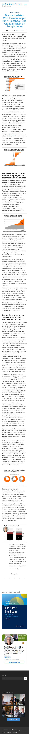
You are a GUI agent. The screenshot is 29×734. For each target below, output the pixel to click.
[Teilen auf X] (9, 578)
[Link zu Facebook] (15, 731)
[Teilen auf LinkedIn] (19, 578)
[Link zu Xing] (21, 731)
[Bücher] (14, 628)
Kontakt (14, 1)
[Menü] (25, 5)
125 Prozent (12, 135)
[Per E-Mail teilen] (24, 578)
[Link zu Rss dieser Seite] (26, 731)
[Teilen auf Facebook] (4, 578)
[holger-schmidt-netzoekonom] (12, 5)
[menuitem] (25, 5)
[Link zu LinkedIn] (24, 731)
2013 (18, 61)
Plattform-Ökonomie (14, 12)
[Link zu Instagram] (19, 731)
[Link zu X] (17, 731)
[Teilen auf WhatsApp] (14, 578)
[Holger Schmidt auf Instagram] (13, 720)
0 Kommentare (19, 30)
